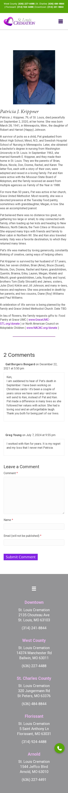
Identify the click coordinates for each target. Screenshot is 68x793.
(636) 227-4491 (34, 779)
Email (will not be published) (22, 536)
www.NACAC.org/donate (41, 328)
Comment (11, 473)
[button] (59, 748)
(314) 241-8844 (55, 7)
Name (8, 520)
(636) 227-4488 (26, 3)
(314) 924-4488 (25, 7)
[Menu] (60, 21)
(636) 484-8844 (56, 3)
